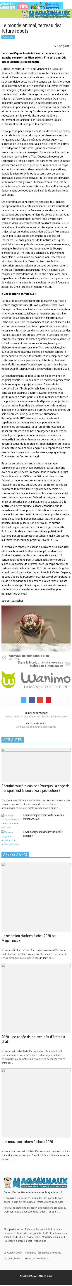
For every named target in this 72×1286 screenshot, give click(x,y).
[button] (14, 14)
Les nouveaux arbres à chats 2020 (27, 1142)
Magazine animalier (53, 1237)
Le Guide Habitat (13, 1252)
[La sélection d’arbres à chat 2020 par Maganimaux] (36, 896)
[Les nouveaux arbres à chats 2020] (36, 1102)
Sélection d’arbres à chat (18, 1240)
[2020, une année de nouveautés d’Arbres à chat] (36, 997)
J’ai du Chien (18, 1237)
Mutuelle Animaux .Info (38, 1229)
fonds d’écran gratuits (29, 1233)
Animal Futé (33, 1237)
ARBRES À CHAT (15, 854)
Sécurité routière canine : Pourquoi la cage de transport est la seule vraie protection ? (35, 788)
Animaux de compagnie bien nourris (36, 726)
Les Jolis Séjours (13, 1258)
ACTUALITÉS (12, 740)
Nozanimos (40, 1240)
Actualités (8, 36)
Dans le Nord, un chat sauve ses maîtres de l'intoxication (40, 664)
